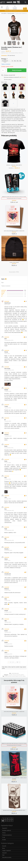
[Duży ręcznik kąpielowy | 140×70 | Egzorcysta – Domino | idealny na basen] (14, 763)
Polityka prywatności (7, 835)
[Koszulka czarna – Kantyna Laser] (5, 87)
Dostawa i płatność (6, 830)
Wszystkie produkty (6, 857)
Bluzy (3, 848)
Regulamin (4, 828)
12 (17, 662)
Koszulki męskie (15, 676)
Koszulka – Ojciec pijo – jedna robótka (14, 165)
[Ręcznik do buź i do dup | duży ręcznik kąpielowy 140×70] (14, 796)
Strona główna (4, 13)
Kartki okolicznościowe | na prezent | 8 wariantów (14, 230)
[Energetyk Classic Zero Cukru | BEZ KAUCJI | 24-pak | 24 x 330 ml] (14, 729)
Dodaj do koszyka (16, 70)
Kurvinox (20, 676)
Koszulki (4, 846)
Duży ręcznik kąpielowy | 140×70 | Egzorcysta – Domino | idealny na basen (14, 778)
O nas (3, 837)
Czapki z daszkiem (6, 850)
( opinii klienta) (11, 55)
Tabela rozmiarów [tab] (5, 286)
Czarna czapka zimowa (14, 262)
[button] (14, 30)
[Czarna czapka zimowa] (14, 248)
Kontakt (4, 839)
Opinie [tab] (3, 279)
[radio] (3, 61)
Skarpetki (4, 852)
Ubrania (14, 674)
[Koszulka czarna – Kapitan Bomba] (13, 87)
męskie (24, 676)
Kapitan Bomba (8, 676)
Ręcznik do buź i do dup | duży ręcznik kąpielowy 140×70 (14, 810)
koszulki (10, 674)
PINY (3, 855)
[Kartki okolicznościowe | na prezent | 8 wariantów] (14, 216)
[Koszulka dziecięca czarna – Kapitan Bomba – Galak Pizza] (5, 95)
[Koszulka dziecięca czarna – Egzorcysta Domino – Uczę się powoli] (13, 95)
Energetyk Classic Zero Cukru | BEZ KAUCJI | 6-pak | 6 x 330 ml (14, 196)
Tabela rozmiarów (5, 64)
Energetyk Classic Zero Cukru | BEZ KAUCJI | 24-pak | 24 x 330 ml (14, 743)
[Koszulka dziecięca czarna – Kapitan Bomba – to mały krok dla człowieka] (22, 95)
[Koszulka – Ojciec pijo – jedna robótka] (14, 151)
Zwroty (3, 832)
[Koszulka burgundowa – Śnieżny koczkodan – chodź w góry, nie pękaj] (22, 87)
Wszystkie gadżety (10, 13)
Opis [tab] (2, 282)
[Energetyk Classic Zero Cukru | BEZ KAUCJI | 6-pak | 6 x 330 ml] (14, 182)
